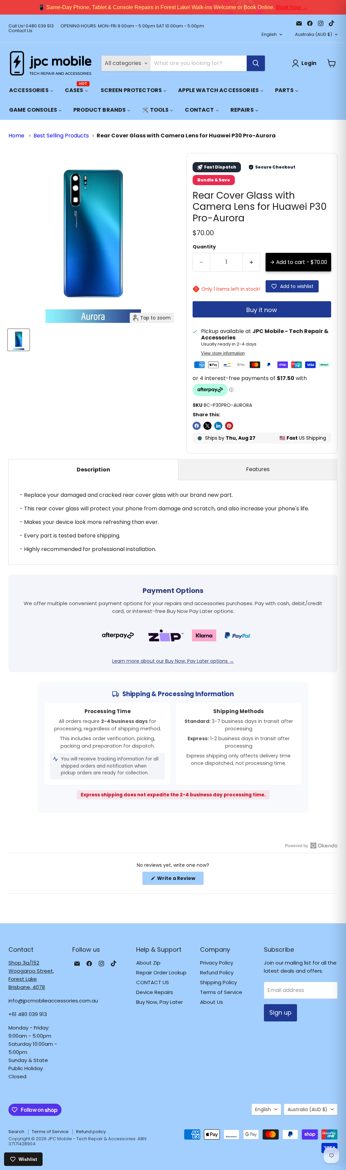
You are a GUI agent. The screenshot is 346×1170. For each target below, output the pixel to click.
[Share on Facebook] (197, 426)
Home (16, 135)
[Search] (256, 63)
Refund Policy (216, 972)
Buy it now (261, 310)
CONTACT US (152, 982)
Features (258, 469)
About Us (211, 1002)
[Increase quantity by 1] (251, 262)
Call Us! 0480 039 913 (31, 26)
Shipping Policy (218, 982)
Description (93, 469)
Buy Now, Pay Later (159, 1002)
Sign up (280, 1012)
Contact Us (20, 31)
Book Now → (292, 7)
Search (16, 1131)
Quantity (204, 246)
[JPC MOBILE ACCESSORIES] (50, 63)
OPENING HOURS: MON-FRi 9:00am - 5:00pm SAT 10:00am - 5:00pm (132, 26)
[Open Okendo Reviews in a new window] (311, 845)
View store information (223, 353)
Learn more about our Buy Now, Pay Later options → (173, 661)
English (269, 34)
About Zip (148, 962)
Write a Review (180, 880)
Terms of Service (221, 992)
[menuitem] (31, 90)
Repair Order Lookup (161, 972)
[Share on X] (207, 426)
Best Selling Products (61, 135)
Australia (313, 34)
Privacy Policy (216, 962)
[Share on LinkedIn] (218, 426)
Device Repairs (154, 992)
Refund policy (91, 1131)
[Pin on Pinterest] (229, 426)
